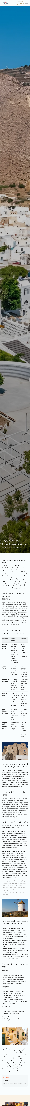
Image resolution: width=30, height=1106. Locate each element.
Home (3, 547)
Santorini (8, 547)
